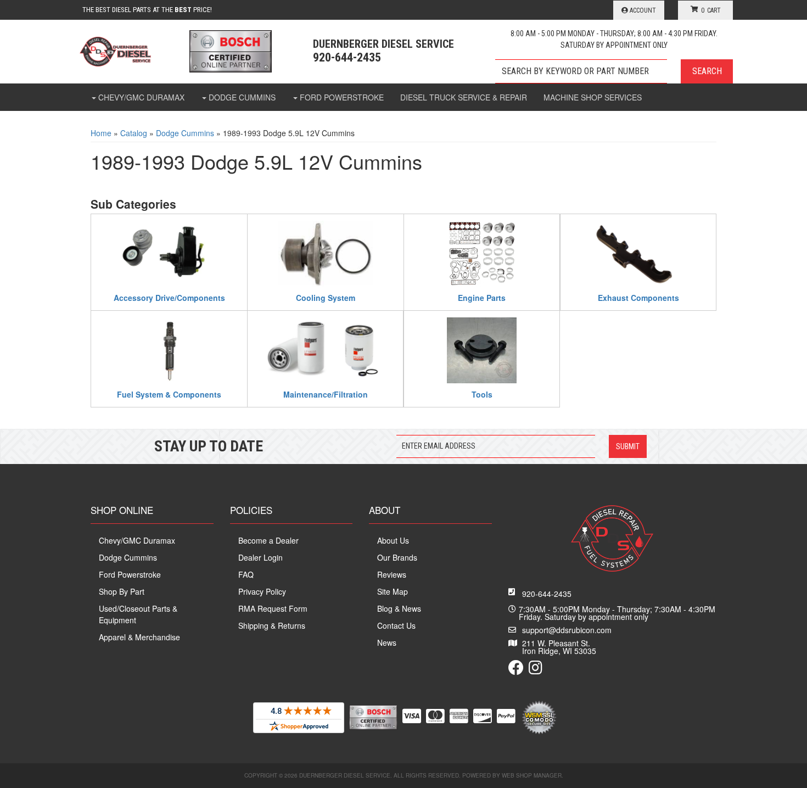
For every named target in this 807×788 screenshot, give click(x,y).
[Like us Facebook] (516, 669)
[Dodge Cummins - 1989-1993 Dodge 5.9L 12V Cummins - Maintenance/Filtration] (325, 348)
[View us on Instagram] (535, 669)
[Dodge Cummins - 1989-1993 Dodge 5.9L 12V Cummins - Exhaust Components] (638, 252)
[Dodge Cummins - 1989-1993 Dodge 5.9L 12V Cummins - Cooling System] (325, 252)
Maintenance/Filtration (325, 393)
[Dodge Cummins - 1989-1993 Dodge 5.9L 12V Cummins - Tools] (482, 348)
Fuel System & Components (169, 393)
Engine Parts (482, 297)
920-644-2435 (546, 593)
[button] (614, 71)
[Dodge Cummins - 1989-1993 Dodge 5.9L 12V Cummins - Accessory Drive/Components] (169, 252)
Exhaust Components (638, 297)
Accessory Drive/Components (169, 297)
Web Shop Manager (532, 775)
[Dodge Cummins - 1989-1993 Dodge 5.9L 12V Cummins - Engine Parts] (482, 252)
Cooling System (325, 297)
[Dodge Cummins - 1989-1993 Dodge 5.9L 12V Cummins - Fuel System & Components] (169, 348)
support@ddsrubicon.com (567, 630)
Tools (482, 393)
